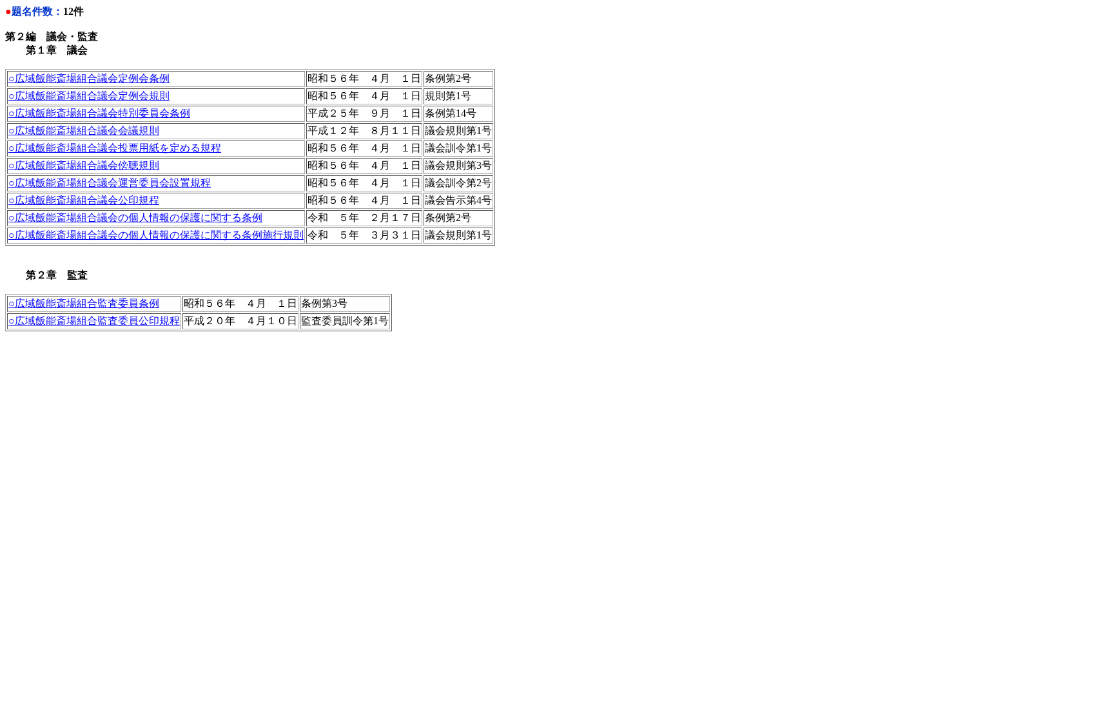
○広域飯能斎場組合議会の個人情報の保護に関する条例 (135, 217)
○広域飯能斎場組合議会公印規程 (83, 200)
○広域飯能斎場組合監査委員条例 (83, 303)
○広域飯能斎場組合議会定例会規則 (89, 95)
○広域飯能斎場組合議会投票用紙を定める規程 (114, 147)
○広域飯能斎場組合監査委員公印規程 (94, 320)
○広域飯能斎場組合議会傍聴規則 (83, 165)
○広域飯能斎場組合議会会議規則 (83, 130)
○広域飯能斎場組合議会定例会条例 (89, 78)
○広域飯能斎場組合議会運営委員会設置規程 (109, 182)
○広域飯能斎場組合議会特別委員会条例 (99, 113)
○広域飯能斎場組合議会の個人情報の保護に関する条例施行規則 (156, 234)
